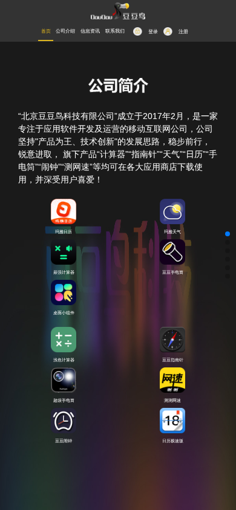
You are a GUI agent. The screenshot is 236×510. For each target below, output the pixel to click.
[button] (227, 233)
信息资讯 (90, 31)
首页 (46, 31)
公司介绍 (65, 31)
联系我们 (115, 31)
